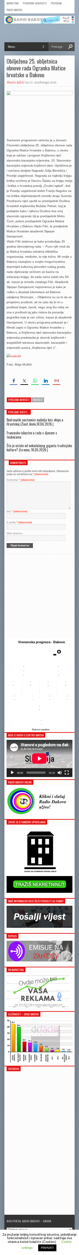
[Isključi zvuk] (59, 772)
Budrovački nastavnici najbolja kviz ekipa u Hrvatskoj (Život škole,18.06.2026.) (35, 422)
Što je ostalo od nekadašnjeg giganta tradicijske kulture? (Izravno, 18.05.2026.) (39, 447)
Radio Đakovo (14, 10)
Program (56, 3)
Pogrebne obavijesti (35, 3)
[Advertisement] (39, 596)
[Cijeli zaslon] (67, 772)
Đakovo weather (41, 729)
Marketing (13, 3)
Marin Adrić (15, 82)
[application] (39, 758)
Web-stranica (14, 533)
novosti (38, 400)
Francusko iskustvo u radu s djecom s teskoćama (32, 435)
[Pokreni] (12, 772)
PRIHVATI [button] (47, 1247)
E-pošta (19, 522)
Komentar (20, 479)
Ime (17, 511)
